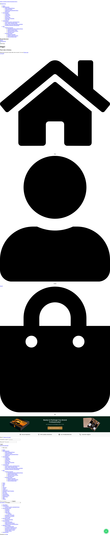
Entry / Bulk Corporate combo (11, 467)
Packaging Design (8, 477)
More (4, 470)
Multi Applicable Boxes (10, 452)
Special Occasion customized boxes (12, 465)
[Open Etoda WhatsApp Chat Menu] (106, 531)
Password (2, 441)
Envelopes (7, 460)
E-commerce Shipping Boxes (11, 527)
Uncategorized (5, 532)
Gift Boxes (7, 457)
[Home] (55, 151)
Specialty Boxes (11, 476)
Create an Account (7, 437)
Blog (4, 485)
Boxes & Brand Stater (12, 480)
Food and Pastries (8, 453)
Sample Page (5, 496)
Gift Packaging (6, 456)
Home (4, 449)
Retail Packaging (6, 451)
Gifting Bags (7, 459)
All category (5, 504)
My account (5, 493)
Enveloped (7, 509)
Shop (55, 414)
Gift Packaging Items (7, 508)
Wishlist (4, 499)
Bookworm (7, 455)
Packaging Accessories (9, 462)
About (4, 484)
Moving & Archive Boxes (13, 475)
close (7, 534)
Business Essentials (11, 478)
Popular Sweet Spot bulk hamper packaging (14, 468)
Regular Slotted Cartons (12, 473)
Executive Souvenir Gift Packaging (12, 469)
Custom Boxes (5, 464)
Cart (3, 486)
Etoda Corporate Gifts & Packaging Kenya (8, 1)
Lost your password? (4, 445)
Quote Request (6, 494)
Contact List (5, 489)
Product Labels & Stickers (13, 479)
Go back (1, 53)
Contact (4, 488)
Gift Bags (10, 513)
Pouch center (7, 461)
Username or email (4, 439)
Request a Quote (6, 495)
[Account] (55, 281)
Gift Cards (7, 463)
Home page (26, 52)
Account (55, 283)
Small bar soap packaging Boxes (11, 454)
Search (14, 501)
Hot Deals (5, 492)
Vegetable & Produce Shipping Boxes (15, 472)
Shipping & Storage (9, 471)
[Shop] (55, 412)
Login (1, 444)
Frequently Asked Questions (8, 491)
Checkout (4, 487)
